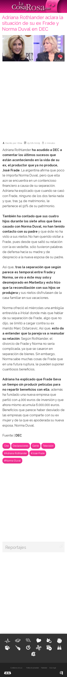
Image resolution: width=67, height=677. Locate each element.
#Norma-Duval (12, 460)
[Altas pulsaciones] (7, 641)
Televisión (48, 445)
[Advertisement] (33, 100)
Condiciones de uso (16, 668)
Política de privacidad (32, 668)
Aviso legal (52, 668)
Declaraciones (20, 445)
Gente (35, 445)
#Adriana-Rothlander (15, 453)
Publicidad (44, 668)
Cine (6, 445)
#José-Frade (38, 453)
